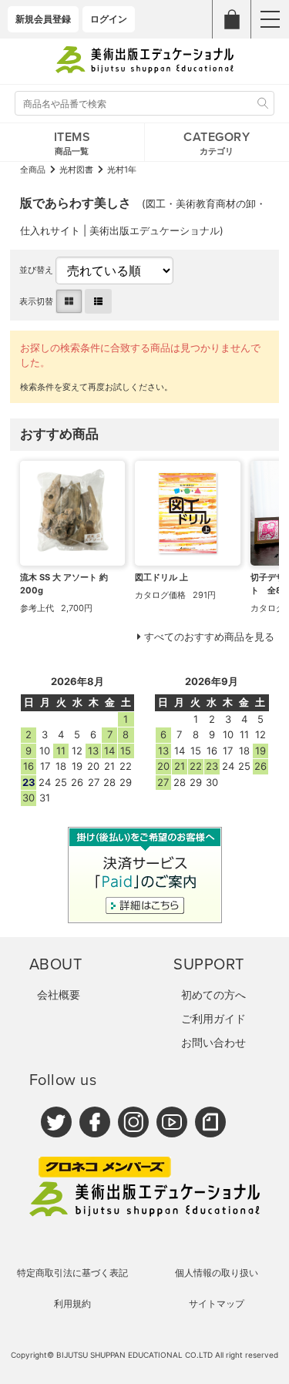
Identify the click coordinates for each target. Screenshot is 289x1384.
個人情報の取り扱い (216, 1272)
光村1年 (121, 169)
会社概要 (58, 994)
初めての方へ (213, 994)
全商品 (32, 169)
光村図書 (76, 169)
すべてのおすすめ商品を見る (209, 636)
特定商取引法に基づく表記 (72, 1272)
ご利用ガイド (213, 1018)
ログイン (108, 19)
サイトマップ (216, 1303)
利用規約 (72, 1303)
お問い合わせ (213, 1042)
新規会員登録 (43, 19)
